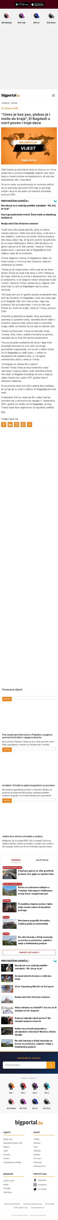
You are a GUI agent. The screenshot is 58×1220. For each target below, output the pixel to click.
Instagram (42, 1184)
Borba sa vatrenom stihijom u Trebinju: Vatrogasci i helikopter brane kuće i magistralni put (35, 890)
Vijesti (7, 1132)
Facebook (42, 1180)
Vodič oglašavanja (21, 1207)
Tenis (36, 1147)
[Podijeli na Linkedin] (10, 424)
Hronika (6, 1154)
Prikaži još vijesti (29, 952)
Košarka (37, 1143)
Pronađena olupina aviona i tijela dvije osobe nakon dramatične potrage (35, 907)
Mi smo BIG (49, 1204)
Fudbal (36, 1139)
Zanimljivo (7, 1192)
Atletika (37, 1154)
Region (6, 1147)
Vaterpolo (38, 1162)
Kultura (6, 1158)
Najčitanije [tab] (42, 860)
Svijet (5, 1150)
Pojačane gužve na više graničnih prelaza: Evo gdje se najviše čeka (36, 872)
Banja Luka (8, 1139)
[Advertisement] (29, 58)
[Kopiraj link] (29, 424)
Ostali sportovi (40, 1166)
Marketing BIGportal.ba (32, 1204)
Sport (37, 1132)
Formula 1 (38, 1158)
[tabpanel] (29, 909)
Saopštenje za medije (12, 1162)
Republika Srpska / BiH (12, 1143)
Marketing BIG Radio (12, 1204)
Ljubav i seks (8, 1180)
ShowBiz (6, 1188)
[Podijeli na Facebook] (3, 424)
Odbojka (37, 1150)
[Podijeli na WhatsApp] (23, 424)
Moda (5, 1184)
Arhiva (14, 103)
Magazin (8, 1174)
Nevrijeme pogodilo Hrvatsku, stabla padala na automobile (34, 922)
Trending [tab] (16, 860)
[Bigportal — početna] (11, 95)
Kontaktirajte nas (37, 1207)
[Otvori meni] (53, 95)
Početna (5, 103)
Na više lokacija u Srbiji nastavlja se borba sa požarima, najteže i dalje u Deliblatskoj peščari (35, 940)
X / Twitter (42, 1189)
